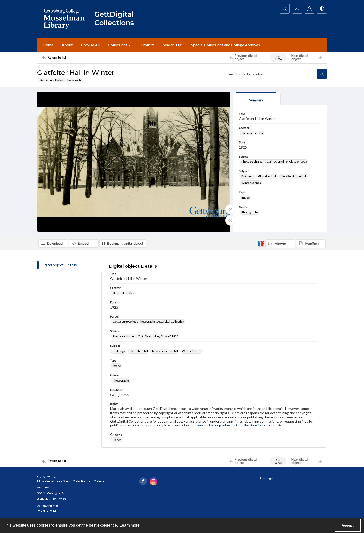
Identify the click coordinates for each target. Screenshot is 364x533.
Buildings (247, 176)
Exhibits (148, 44)
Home (48, 44)
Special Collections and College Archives (225, 44)
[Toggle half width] (230, 220)
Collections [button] (117, 44)
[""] (116, 19)
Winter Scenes (251, 183)
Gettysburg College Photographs (61, 80)
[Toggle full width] (230, 209)
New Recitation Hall (294, 176)
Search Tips (173, 44)
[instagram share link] (153, 481)
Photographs (249, 212)
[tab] (256, 98)
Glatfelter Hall (267, 176)
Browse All (90, 44)
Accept (348, 525)
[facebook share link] (143, 481)
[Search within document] (322, 74)
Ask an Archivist (47, 505)
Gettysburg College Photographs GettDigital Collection (148, 321)
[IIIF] (261, 243)
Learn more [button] (130, 525)
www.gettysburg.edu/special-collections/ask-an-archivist (239, 425)
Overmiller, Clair (252, 133)
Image (245, 197)
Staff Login (266, 478)
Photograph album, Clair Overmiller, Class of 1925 (274, 161)
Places (117, 440)
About (67, 44)
